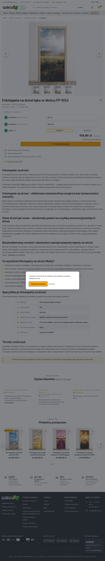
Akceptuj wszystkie (38, 284)
